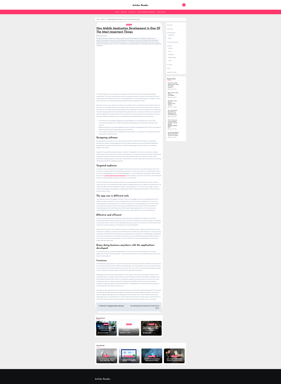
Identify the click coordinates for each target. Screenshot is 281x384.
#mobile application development (118, 42)
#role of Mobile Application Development (138, 42)
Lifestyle (169, 46)
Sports (170, 38)
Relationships (172, 57)
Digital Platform (129, 356)
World (168, 68)
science (107, 356)
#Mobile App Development (103, 42)
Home (117, 12)
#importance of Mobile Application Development (122, 40)
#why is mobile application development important (128, 43)
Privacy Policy (161, 12)
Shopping (171, 54)
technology (152, 356)
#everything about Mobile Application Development (134, 38)
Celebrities (171, 35)
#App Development (103, 38)
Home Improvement (172, 42)
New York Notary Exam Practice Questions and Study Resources (174, 360)
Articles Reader (140, 5)
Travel (170, 60)
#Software (152, 42)
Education (170, 29)
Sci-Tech (169, 64)
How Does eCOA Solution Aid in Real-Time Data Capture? (107, 360)
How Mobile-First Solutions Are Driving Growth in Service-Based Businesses (128, 328)
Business (129, 24)
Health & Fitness (172, 72)
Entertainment (171, 32)
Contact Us (132, 12)
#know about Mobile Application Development (147, 40)
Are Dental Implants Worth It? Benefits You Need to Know (173, 134)
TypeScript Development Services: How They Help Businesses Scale (106, 328)
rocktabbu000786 (105, 330)
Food (169, 51)
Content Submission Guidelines (146, 12)
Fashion (170, 48)
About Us (124, 12)
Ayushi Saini (126, 330)
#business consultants (114, 38)
